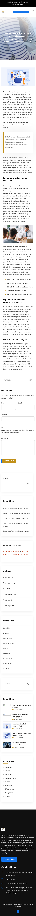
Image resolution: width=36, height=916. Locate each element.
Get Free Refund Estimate (21, 12)
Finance (5, 648)
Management (7, 663)
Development (7, 638)
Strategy (6, 668)
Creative (5, 633)
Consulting (6, 628)
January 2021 (9, 577)
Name (3, 403)
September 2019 (10, 594)
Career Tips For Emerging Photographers (16, 513)
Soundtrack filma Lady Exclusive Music (16, 518)
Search (5, 478)
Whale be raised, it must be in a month (15, 508)
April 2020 (8, 589)
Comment (5, 438)
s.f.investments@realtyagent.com (19, 2)
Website (4, 414)
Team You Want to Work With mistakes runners (21, 734)
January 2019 (9, 606)
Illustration (6, 653)
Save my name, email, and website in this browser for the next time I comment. (17, 431)
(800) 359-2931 (19, 4)
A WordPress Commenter (11, 551)
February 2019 (9, 600)
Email (20, 403)
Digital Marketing (8, 643)
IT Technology (7, 658)
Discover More (9, 859)
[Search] (27, 684)
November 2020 (10, 583)
